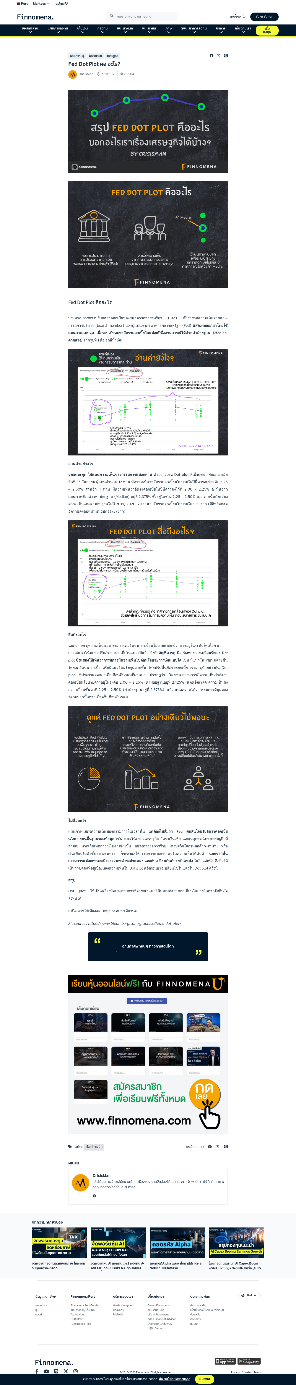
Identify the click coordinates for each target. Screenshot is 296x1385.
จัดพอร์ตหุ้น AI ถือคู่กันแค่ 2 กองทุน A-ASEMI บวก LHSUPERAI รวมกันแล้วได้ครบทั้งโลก (117, 1266)
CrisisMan (102, 1176)
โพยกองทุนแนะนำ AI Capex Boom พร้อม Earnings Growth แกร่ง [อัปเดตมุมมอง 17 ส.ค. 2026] (236, 1266)
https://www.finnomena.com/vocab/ (149, 952)
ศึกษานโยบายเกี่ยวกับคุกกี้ (174, 1379)
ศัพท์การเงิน (94, 1147)
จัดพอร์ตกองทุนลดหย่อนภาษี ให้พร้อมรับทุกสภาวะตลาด (58, 1266)
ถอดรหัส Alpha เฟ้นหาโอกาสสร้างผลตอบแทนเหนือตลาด (176, 1266)
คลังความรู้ (77, 56)
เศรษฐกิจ (112, 56)
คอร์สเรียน (95, 56)
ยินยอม (204, 1379)
